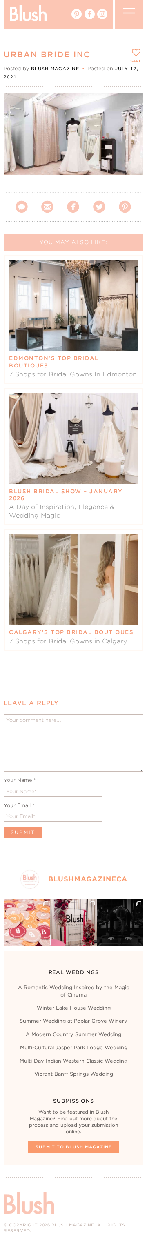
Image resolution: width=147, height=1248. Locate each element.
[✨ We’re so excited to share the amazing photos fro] (73, 922)
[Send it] (130, 143)
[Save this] (130, 106)
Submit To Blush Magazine (74, 1146)
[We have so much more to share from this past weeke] (27, 922)
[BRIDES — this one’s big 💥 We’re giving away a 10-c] (120, 922)
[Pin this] (130, 124)
